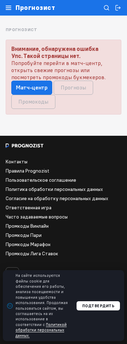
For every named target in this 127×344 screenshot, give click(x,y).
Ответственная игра (29, 207)
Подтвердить (98, 305)
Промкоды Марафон (28, 244)
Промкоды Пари (24, 235)
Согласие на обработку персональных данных (57, 198)
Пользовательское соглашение (41, 180)
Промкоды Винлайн (27, 226)
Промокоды (33, 101)
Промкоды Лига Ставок (32, 253)
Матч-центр (32, 87)
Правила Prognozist (27, 171)
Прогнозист (35, 8)
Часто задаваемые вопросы (37, 217)
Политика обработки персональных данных (54, 189)
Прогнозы (73, 87)
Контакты (17, 161)
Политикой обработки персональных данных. (41, 330)
